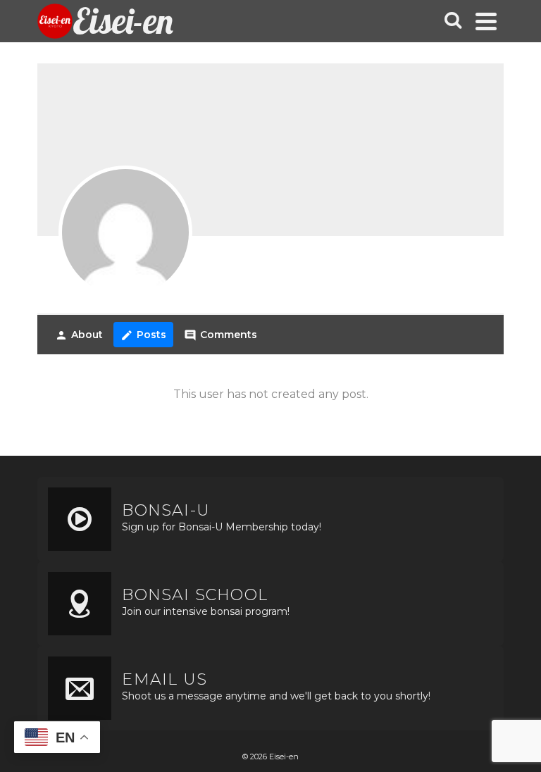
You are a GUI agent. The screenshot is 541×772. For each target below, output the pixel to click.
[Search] (452, 21)
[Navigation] (486, 21)
